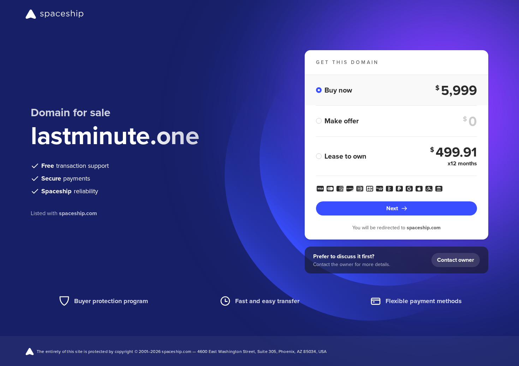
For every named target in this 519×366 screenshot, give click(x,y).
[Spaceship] (54, 14)
